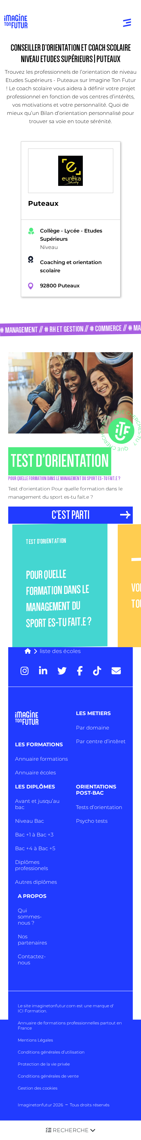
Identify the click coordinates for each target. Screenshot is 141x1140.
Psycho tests (91, 821)
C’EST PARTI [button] (71, 515)
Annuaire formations (41, 759)
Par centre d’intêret (101, 741)
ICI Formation (32, 1010)
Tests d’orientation (99, 807)
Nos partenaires (32, 939)
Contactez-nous (32, 959)
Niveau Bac (29, 821)
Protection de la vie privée (44, 1064)
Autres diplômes (36, 882)
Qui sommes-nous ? (30, 916)
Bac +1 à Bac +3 (34, 834)
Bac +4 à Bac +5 (35, 848)
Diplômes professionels (31, 865)
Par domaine (92, 727)
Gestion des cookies (37, 1088)
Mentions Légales (35, 1040)
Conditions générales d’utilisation (51, 1052)
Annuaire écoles (35, 772)
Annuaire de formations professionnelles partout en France (70, 1025)
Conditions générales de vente (48, 1076)
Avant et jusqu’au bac (37, 804)
